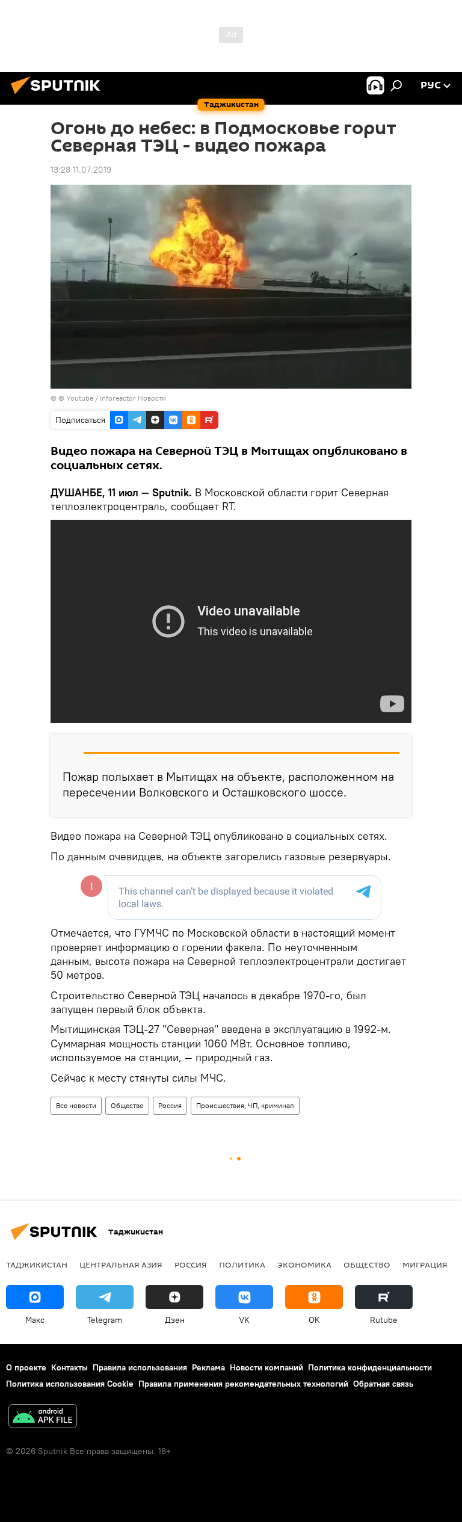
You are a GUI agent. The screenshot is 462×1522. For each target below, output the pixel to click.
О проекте (26, 1367)
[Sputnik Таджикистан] (59, 95)
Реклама (208, 1367)
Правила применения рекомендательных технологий (243, 1383)
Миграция (425, 1264)
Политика (242, 1264)
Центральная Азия (120, 1264)
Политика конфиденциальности (370, 1367)
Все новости (76, 1105)
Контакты (69, 1367)
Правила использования (140, 1367)
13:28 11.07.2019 (81, 169)
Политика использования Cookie (70, 1383)
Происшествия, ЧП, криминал (245, 1105)
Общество (127, 1105)
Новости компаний (266, 1367)
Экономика (304, 1264)
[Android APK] (43, 1417)
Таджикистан (36, 1264)
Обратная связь (383, 1383)
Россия (170, 1105)
